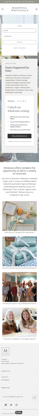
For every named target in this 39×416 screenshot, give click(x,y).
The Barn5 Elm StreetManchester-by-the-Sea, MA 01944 (12, 361)
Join (34, 397)
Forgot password (19, 48)
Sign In (19, 42)
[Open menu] (4, 9)
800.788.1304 (5, 380)
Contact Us (5, 377)
